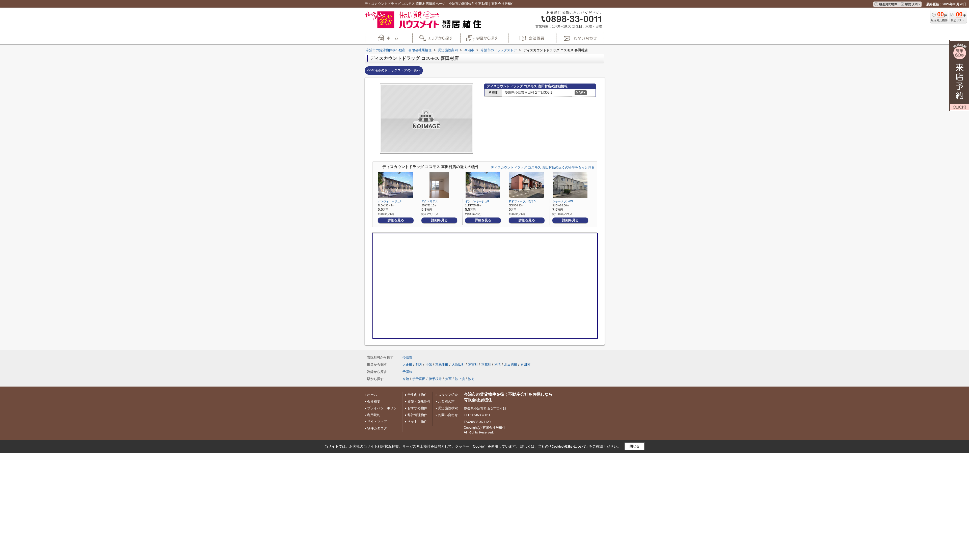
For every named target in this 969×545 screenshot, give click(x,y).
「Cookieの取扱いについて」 (569, 446)
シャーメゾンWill (562, 201)
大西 (448, 379)
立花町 (486, 364)
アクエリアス (429, 201)
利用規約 (373, 415)
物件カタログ (377, 428)
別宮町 (473, 364)
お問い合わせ (448, 415)
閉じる (634, 446)
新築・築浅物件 (419, 401)
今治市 (407, 357)
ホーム (372, 395)
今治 (405, 379)
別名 (497, 364)
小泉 (428, 364)
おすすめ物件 (417, 408)
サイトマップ (377, 421)
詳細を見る (396, 220)
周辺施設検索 (448, 408)
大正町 (407, 364)
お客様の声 (446, 401)
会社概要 (373, 401)
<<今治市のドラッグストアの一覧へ (393, 70)
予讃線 (407, 372)
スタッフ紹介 (448, 395)
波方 (471, 379)
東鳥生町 (441, 364)
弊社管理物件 (417, 415)
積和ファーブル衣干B (522, 201)
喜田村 (525, 364)
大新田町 (458, 364)
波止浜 (460, 379)
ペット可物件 (417, 421)
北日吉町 (510, 364)
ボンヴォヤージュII (389, 201)
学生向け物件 (417, 395)
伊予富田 (418, 379)
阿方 (419, 364)
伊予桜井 (435, 379)
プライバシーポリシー (383, 408)
